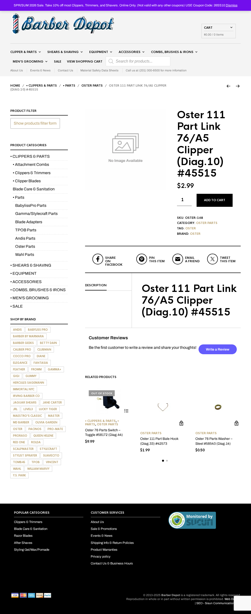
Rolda (36, 442)
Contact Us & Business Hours (112, 563)
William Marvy (38, 468)
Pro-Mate (55, 429)
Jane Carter (52, 402)
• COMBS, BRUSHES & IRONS (38, 290)
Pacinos (34, 429)
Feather (19, 369)
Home (15, 86)
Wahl (17, 468)
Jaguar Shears (25, 402)
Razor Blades (23, 535)
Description (96, 285)
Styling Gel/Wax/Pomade (31, 549)
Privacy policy (101, 556)
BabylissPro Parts (30, 205)
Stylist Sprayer (25, 455)
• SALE (16, 306)
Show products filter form (35, 123)
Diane (41, 356)
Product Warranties (104, 549)
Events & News (40, 70)
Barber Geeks (23, 343)
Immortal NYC (23, 389)
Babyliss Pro (38, 329)
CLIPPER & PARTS (23, 52)
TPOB (35, 462)
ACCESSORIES (129, 52)
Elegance (20, 363)
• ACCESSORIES (26, 282)
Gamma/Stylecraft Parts (36, 213)
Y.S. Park (19, 475)
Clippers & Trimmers (28, 522)
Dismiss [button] (232, 5)
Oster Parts (92, 86)
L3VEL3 (28, 409)
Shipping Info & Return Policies (112, 543)
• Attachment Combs (31, 164)
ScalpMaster (23, 449)
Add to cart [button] (181, 423)
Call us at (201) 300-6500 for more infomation (156, 70)
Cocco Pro (22, 356)
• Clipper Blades (27, 181)
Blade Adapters (28, 222)
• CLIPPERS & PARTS (41, 86)
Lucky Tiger (48, 409)
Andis (17, 329)
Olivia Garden (46, 422)
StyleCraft (48, 449)
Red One (19, 442)
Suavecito (51, 455)
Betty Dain (48, 343)
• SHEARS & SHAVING (30, 265)
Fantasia (41, 363)
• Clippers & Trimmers (31, 173)
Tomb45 (19, 462)
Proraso (20, 435)
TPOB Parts (25, 230)
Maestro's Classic (27, 416)
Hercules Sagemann (28, 382)
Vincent (52, 462)
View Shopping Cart (84, 62)
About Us (16, 70)
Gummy (31, 376)
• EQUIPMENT (23, 273)
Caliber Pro (22, 349)
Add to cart (214, 200)
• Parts (69, 86)
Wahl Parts (24, 254)
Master (54, 416)
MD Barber (21, 422)
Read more (126, 411)
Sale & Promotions (104, 529)
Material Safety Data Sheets (99, 70)
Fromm (36, 369)
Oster (190, 228)
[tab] (108, 285)
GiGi (16, 376)
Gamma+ (54, 369)
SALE (57, 62)
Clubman (44, 349)
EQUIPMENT (98, 52)
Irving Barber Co (26, 396)
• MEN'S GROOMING (29, 298)
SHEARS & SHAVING (63, 52)
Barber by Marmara (28, 336)
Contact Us (65, 70)
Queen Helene (43, 435)
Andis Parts (25, 238)
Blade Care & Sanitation (34, 189)
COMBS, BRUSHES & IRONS (172, 52)
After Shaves (23, 543)
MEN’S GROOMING (28, 62)
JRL (15, 409)
